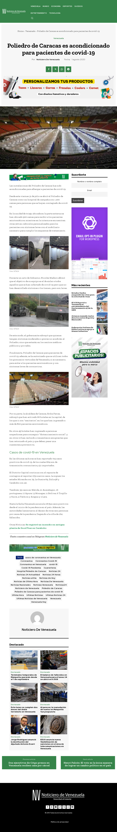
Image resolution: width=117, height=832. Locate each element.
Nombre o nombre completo (89, 181)
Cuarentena (50, 568)
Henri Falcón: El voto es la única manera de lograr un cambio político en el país (88, 764)
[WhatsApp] (62, 69)
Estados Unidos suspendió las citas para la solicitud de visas (82, 295)
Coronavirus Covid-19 (46, 561)
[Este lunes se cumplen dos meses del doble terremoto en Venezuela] (24, 692)
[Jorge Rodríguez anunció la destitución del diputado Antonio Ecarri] (24, 724)
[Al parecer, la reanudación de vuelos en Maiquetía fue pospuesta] (53, 692)
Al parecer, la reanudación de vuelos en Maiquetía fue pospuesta (53, 709)
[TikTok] (60, 807)
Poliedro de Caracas (52, 588)
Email (89, 190)
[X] (55, 69)
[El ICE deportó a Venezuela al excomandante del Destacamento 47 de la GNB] (102, 306)
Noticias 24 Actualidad (28, 574)
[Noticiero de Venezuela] (39, 618)
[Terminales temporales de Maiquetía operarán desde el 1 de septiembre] (24, 660)
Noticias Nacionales (21, 585)
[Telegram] (68, 69)
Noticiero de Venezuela (48, 59)
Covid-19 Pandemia (31, 568)
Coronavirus (27, 561)
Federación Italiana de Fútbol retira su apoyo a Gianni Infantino (82, 329)
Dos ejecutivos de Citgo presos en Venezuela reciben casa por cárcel (29, 764)
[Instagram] (51, 807)
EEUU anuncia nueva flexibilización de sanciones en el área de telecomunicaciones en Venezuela (52, 744)
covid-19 (53, 564)
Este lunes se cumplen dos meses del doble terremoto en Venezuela (24, 709)
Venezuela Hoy (38, 602)
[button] (32, 18)
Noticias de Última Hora (26, 581)
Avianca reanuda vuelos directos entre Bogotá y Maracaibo (82, 318)
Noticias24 (61, 585)
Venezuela (30, 31)
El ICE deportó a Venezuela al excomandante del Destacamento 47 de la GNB (82, 306)
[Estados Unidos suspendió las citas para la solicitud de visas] (102, 294)
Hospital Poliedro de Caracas (31, 571)
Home (21, 31)
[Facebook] (49, 69)
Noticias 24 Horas (51, 574)
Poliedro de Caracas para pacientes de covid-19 (39, 592)
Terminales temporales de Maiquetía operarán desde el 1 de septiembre (24, 677)
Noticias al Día (29, 578)
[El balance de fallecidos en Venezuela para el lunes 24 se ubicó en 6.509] (53, 660)
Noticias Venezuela (43, 585)
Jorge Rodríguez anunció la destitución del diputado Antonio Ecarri (23, 741)
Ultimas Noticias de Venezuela (32, 598)
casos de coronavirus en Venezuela (43, 557)
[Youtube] (72, 807)
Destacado (15, 672)
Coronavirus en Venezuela (33, 564)
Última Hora (18, 595)
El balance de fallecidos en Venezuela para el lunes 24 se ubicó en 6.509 (53, 677)
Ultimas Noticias (35, 595)
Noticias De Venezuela (52, 581)
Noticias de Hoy (47, 578)
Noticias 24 (54, 571)
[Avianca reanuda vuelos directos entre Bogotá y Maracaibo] (102, 317)
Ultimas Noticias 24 (55, 595)
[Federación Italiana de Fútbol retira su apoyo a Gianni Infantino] (102, 329)
